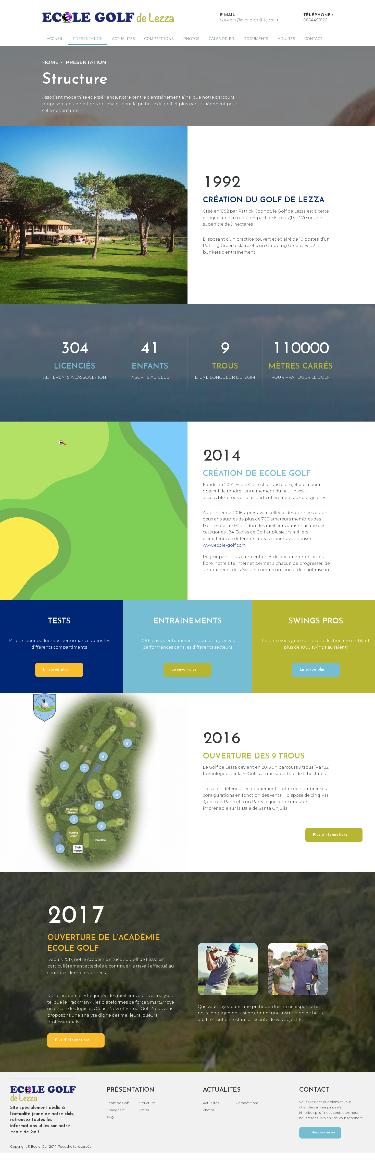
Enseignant (116, 1110)
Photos (191, 38)
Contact (313, 38)
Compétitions (159, 38)
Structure (147, 1103)
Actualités (123, 38)
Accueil (55, 38)
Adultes (286, 38)
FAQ (110, 1117)
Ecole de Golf (118, 1103)
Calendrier (221, 38)
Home (50, 62)
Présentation (86, 62)
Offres (144, 1110)
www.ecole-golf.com (224, 545)
